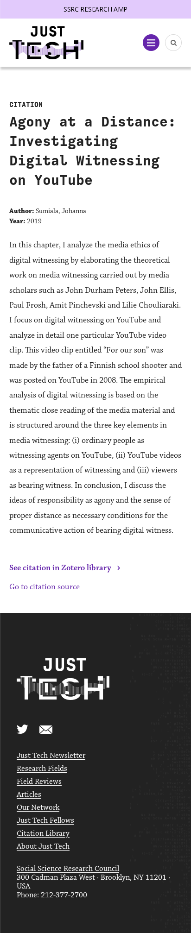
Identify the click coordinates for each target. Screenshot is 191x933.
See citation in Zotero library (60, 568)
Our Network (38, 808)
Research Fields (42, 769)
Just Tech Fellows (45, 821)
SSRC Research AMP (95, 9)
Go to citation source (44, 587)
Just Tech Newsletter (51, 756)
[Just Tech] (46, 43)
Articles (29, 795)
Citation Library (43, 833)
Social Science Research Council (68, 869)
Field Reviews (39, 782)
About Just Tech (43, 846)
